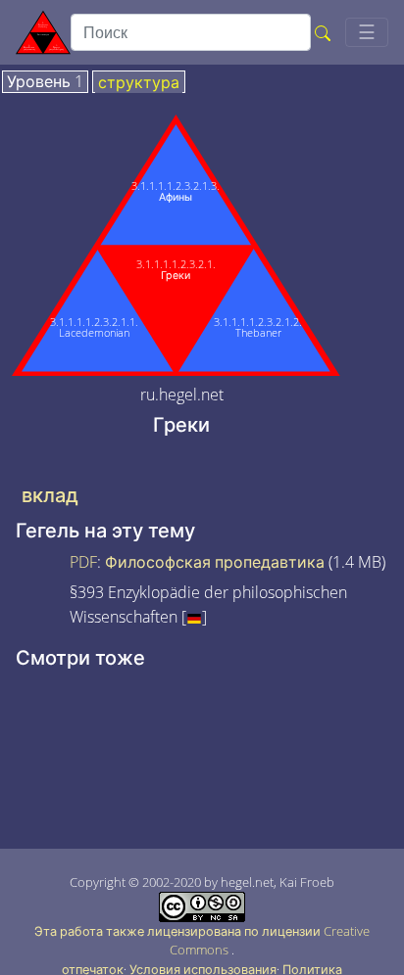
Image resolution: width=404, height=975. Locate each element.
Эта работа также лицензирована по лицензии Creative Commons (202, 940)
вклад (50, 495)
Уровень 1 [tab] (45, 82)
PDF (83, 562)
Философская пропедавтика (215, 562)
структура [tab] (138, 83)
